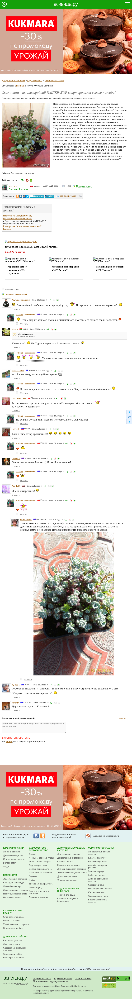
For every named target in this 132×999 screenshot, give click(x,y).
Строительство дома (13, 917)
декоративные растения (13, 80)
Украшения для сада (98, 896)
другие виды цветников (61, 98)
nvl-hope (16, 685)
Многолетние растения (68, 865)
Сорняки (33, 876)
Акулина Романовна (21, 300)
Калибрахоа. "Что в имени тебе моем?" (22, 226)
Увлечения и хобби (12, 954)
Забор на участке (96, 875)
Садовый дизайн (96, 885)
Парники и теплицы (38, 897)
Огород (32, 854)
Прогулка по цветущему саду (17, 216)
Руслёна (16, 459)
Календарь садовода (13, 882)
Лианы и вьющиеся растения (71, 869)
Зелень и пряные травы (40, 861)
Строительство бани (13, 928)
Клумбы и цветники (43, 86)
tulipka (15, 329)
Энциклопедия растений (15, 879)
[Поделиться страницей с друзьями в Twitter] (27, 196)
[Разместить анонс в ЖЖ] (49, 196)
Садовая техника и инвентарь (68, 890)
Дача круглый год (11, 944)
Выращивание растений (40, 869)
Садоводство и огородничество (38, 849)
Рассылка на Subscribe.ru (105, 836)
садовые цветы (34, 80)
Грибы (32, 880)
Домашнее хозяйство (15, 937)
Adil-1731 (16, 486)
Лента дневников (11, 852)
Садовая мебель (96, 892)
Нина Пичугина (62, 986)
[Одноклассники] (42, 835)
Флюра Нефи (18, 371)
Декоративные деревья (68, 854)
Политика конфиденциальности (50, 981)
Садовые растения (38, 865)
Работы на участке (12, 940)
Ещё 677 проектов (15, 252)
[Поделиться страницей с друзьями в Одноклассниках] (17, 196)
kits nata (20, 86)
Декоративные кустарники (70, 858)
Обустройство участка (101, 848)
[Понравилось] (57, 300)
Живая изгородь (96, 871)
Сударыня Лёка (19, 398)
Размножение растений (40, 872)
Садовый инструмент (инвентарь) (67, 899)
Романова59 (26, 520)
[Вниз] (129, 422)
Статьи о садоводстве (14, 859)
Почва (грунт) (35, 887)
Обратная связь (42, 978)
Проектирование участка (100, 888)
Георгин (7, 229)
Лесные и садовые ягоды (41, 858)
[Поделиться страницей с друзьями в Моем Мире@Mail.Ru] (24, 196)
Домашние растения (67, 876)
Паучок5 (15, 429)
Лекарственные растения (15, 890)
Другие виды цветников (22, 173)
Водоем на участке (97, 861)
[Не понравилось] (54, 300)
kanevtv (15, 703)
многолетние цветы (54, 80)
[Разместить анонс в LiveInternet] (37, 196)
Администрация (63, 978)
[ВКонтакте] (36, 835)
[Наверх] (129, 412)
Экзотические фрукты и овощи (72, 872)
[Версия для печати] (80, 196)
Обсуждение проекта (98, 969)
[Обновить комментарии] (129, 417)
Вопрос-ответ (9, 863)
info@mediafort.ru (41, 993)
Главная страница (13, 848)
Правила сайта (83, 978)
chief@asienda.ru (78, 986)
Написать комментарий (16, 294)
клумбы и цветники (38, 98)
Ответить (16, 309)
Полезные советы (11, 897)
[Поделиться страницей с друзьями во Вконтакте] (20, 196)
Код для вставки (68, 196)
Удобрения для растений (41, 884)
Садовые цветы (64, 861)
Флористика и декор (67, 880)
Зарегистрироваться (15, 737)
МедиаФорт (21, 983)
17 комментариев (84, 186)
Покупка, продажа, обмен (15, 894)
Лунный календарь (12, 886)
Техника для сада (66, 895)
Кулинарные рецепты (13, 957)
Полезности (10, 875)
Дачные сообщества (13, 855)
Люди (6, 866)
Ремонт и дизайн (11, 920)
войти (9, 741)
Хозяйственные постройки (16, 924)
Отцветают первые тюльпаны (17, 218)
